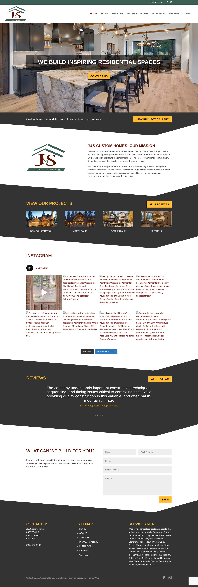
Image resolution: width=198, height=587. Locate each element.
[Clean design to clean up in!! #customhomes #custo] (154, 329)
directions (31, 538)
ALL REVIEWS (160, 379)
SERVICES (117, 14)
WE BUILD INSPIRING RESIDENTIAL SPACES (99, 62)
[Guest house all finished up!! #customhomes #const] (154, 292)
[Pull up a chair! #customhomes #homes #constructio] (44, 329)
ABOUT (104, 14)
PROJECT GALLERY (137, 14)
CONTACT (188, 14)
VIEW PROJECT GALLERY (152, 119)
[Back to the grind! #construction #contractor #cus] (80, 329)
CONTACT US (99, 76)
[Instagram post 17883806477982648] (44, 292)
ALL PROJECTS (159, 204)
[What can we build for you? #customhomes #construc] (117, 329)
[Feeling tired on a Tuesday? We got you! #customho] (117, 292)
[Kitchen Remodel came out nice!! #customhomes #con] (80, 292)
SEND (165, 499)
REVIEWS (174, 14)
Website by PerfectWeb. (88, 577)
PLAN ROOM (159, 14)
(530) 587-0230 (156, 2)
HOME (93, 14)
